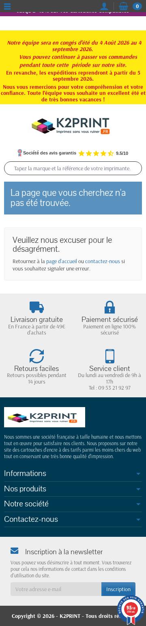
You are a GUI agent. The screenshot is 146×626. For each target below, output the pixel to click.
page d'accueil (61, 261)
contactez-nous (102, 261)
